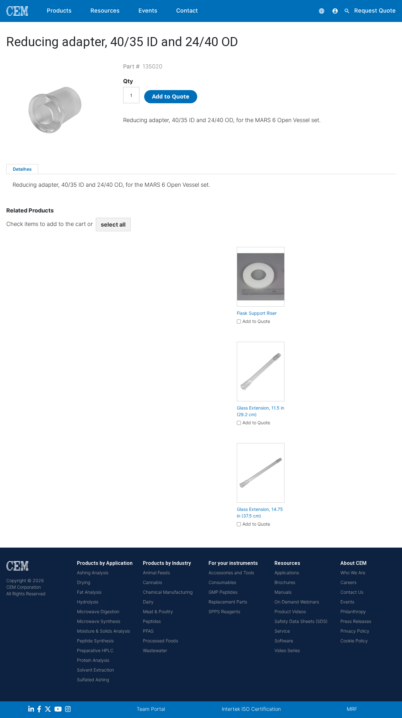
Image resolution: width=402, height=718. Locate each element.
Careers (348, 582)
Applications (286, 572)
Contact (187, 10)
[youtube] (58, 710)
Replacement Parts (228, 601)
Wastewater (155, 650)
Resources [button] (105, 10)
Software (283, 640)
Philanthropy (353, 611)
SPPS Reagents (224, 611)
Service (282, 631)
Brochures (284, 582)
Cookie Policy (354, 640)
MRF (352, 709)
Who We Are (352, 572)
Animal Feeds (156, 572)
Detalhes (22, 169)
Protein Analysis (93, 660)
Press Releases (355, 621)
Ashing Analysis (92, 572)
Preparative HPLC (95, 650)
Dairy (148, 601)
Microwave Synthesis (98, 621)
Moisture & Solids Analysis (103, 631)
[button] (316, 10)
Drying (83, 582)
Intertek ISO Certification (251, 709)
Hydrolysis (87, 601)
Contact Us (351, 592)
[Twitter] (49, 710)
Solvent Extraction (95, 669)
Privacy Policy (354, 631)
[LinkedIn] (31, 710)
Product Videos (290, 611)
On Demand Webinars (296, 601)
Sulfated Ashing (93, 679)
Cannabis (152, 582)
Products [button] (59, 10)
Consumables (222, 582)
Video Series (287, 650)
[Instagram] (68, 710)
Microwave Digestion (98, 611)
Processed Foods (160, 640)
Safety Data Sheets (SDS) (301, 621)
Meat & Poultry (158, 611)
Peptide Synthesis (95, 640)
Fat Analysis (89, 592)
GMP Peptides (223, 592)
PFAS (148, 631)
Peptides (152, 621)
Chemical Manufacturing (168, 592)
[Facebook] (41, 710)
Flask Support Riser (257, 313)
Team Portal (151, 709)
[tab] (22, 169)
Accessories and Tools (231, 572)
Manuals (282, 592)
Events (148, 10)
